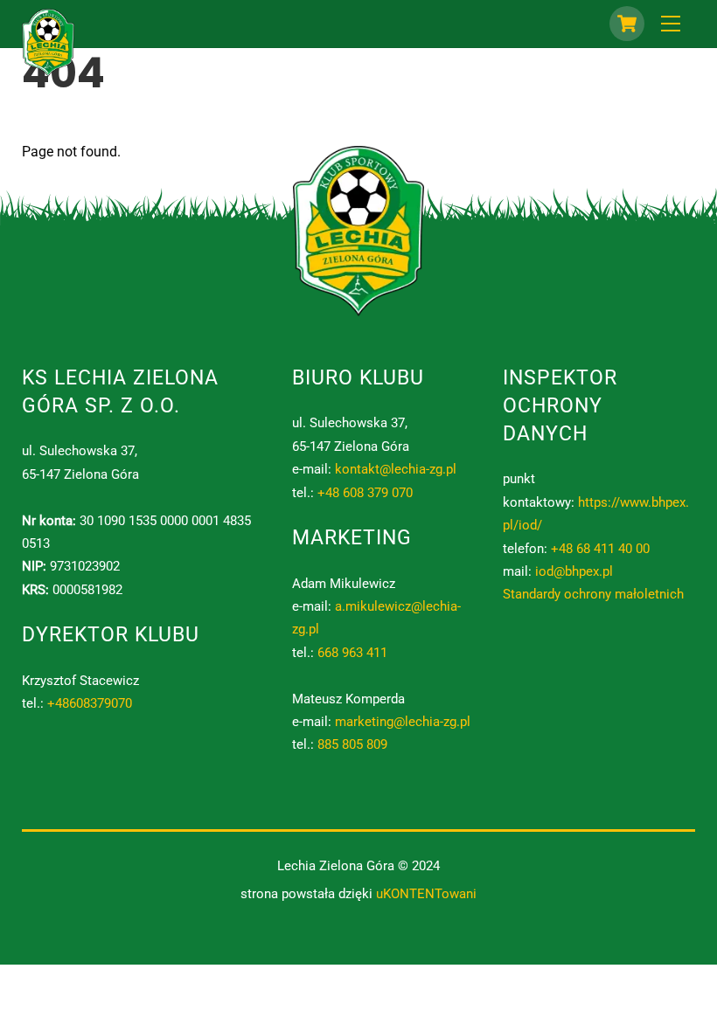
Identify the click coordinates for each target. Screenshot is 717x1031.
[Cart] (626, 23)
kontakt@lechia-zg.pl (395, 469)
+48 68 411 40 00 (600, 549)
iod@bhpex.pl (574, 571)
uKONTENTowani (426, 894)
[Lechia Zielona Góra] (48, 70)
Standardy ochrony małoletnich (593, 594)
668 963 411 (352, 653)
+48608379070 (89, 703)
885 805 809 (352, 744)
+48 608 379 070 (365, 493)
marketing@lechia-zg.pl (402, 722)
